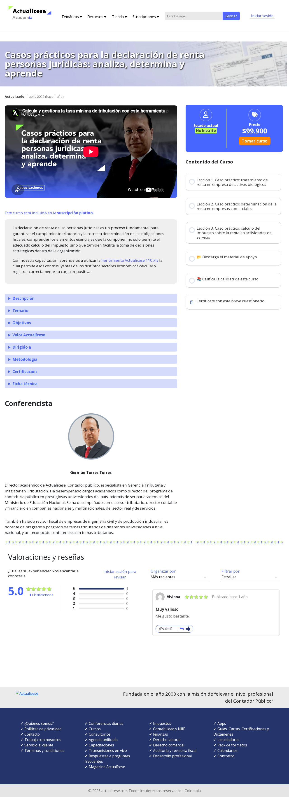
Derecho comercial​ (168, 745)
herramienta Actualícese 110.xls (129, 260)
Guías (222, 728)
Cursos (95, 728)
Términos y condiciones (44, 750)
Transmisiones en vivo (108, 750)
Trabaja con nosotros (42, 739)
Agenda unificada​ (103, 739)
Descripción (23, 298)
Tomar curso (255, 141)
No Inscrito (206, 130)
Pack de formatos (232, 745)
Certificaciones (254, 728)
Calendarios (227, 750)
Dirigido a (21, 347)
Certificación (24, 371)
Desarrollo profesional (172, 755)
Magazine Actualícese (107, 766)
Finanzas (160, 734)
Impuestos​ (162, 723)
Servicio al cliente (38, 745)
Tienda (118, 16)
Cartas (234, 728)
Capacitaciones (101, 745)
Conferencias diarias (106, 723)
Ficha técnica (24, 383)
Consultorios (100, 734)
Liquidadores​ (228, 739)
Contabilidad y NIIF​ (169, 728)
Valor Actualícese (28, 335)
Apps (221, 723)
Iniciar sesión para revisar (119, 574)
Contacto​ (32, 734)
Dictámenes (223, 734)
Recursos (96, 16)
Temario (20, 310)
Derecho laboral (166, 739)
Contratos (226, 755)
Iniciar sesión (262, 15)
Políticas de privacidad (42, 728)
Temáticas (70, 16)
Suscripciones (145, 16)
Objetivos (21, 322)
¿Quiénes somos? (39, 723)
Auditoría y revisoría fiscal (174, 750)
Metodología (24, 359)
